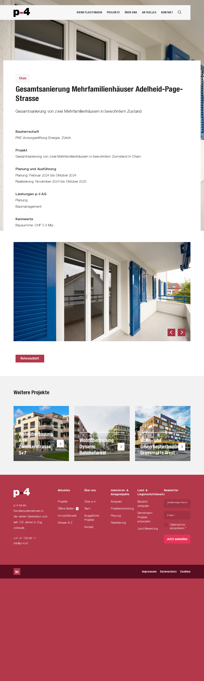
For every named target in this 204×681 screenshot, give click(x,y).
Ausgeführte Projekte (91, 518)
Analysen (116, 501)
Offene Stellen (67, 508)
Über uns (131, 12)
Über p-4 (90, 501)
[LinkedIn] (17, 571)
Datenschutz (168, 571)
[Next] (181, 332)
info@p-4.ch (21, 543)
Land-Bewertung (147, 528)
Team (87, 508)
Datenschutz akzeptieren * (178, 526)
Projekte (113, 12)
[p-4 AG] (22, 12)
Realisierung (118, 522)
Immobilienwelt (67, 515)
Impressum (149, 571)
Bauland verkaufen (143, 504)
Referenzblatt (30, 358)
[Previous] (171, 332)
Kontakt (167, 12)
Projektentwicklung (122, 508)
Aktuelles (149, 12)
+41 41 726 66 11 (25, 538)
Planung (116, 515)
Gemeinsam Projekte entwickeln (144, 517)
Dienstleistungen (89, 12)
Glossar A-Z (65, 522)
